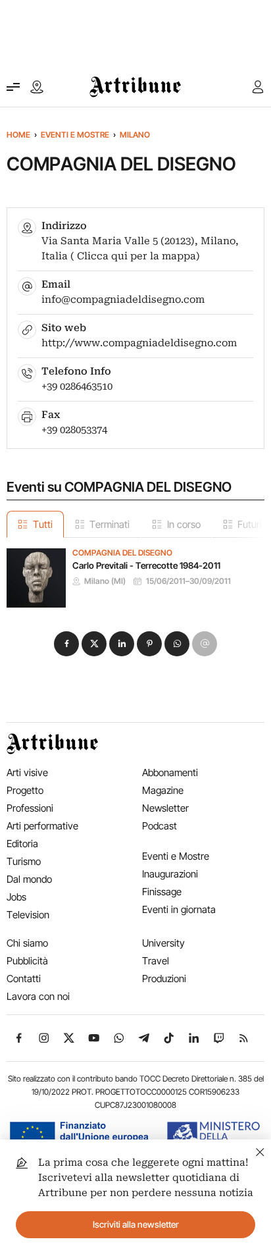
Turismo (24, 861)
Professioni (30, 808)
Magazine (163, 790)
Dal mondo (29, 879)
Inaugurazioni (170, 874)
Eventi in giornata (179, 909)
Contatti (24, 978)
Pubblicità (27, 960)
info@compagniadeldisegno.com (123, 299)
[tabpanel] (135, 573)
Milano (135, 135)
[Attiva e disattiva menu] (13, 87)
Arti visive (27, 772)
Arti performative (42, 826)
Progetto (25, 790)
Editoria (22, 843)
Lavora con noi (38, 996)
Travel (155, 960)
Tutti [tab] (43, 524)
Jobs (16, 897)
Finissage (162, 891)
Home (18, 135)
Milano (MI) (105, 581)
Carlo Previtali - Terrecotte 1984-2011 (146, 565)
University (163, 943)
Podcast (159, 826)
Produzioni (164, 978)
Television (28, 914)
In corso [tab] (184, 524)
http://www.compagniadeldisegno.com (139, 343)
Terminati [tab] (109, 524)
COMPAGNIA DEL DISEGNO (122, 553)
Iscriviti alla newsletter (136, 1224)
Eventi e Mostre (75, 135)
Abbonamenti (170, 772)
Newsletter (165, 808)
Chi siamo (27, 943)
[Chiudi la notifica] (260, 1150)
